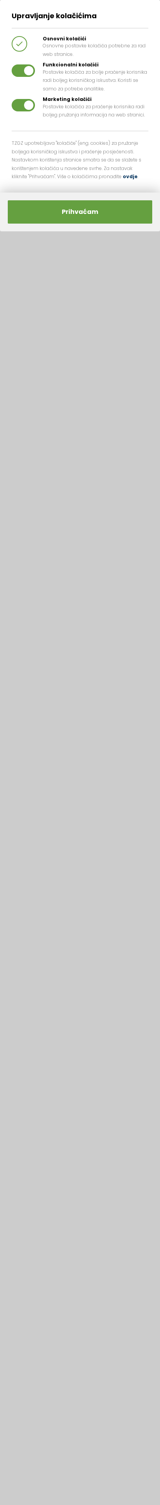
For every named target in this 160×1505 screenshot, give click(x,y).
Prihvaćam (80, 211)
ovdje (130, 176)
